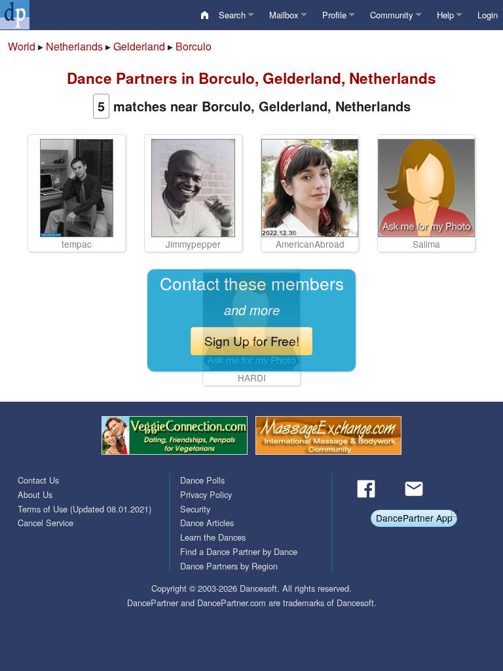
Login (487, 15)
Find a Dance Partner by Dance (238, 551)
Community (391, 15)
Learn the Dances (213, 537)
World (21, 46)
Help (445, 15)
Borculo (194, 46)
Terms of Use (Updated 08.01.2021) (84, 509)
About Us (35, 494)
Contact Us (38, 480)
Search (232, 15)
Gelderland (139, 46)
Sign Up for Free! (251, 340)
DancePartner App (414, 517)
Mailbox (284, 15)
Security (195, 509)
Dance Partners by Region (229, 566)
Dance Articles (207, 522)
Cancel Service (45, 522)
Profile (334, 15)
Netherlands (74, 46)
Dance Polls (202, 480)
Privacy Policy (206, 494)
